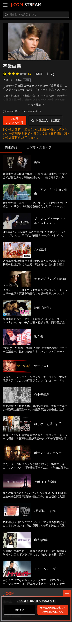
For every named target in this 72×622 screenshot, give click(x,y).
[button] (14, 120)
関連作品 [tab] (11, 147)
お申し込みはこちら (52, 609)
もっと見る (34, 104)
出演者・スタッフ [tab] (39, 147)
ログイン (19, 609)
